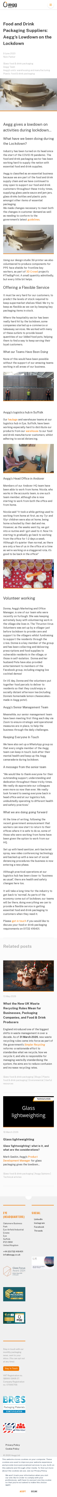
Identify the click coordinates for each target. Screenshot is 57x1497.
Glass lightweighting (18, 1139)
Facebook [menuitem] (39, 1227)
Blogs (38, 1077)
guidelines (34, 219)
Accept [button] (23, 1491)
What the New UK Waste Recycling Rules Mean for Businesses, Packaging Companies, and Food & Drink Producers (24, 1013)
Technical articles (12, 1177)
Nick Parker (9, 57)
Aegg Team (9, 67)
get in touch (19, 921)
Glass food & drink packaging (18, 63)
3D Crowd (32, 271)
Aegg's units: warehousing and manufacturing (26, 70)
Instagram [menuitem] (39, 1223)
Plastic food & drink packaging (19, 73)
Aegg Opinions (42, 1173)
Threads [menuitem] (38, 1231)
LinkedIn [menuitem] (38, 1219)
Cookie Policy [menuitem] (12, 1449)
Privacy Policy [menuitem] (13, 1445)
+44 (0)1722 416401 (13, 1251)
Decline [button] (34, 1491)
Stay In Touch (11, 1368)
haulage (13, 419)
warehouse (32, 431)
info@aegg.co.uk (11, 1255)
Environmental (36, 1080)
